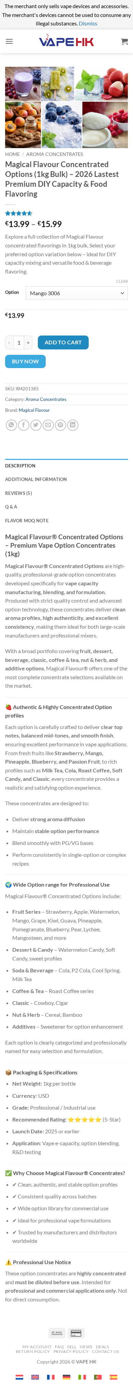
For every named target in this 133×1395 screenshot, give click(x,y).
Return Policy (33, 1351)
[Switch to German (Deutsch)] (66, 1377)
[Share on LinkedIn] (72, 425)
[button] (9, 41)
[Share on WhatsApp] (11, 425)
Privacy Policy (71, 1351)
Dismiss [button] (88, 23)
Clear (122, 281)
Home (12, 154)
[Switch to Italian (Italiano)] (82, 1377)
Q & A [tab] (11, 506)
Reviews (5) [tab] (18, 493)
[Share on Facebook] (23, 425)
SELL (71, 1346)
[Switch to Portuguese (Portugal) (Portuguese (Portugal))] (98, 1377)
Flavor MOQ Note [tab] (26, 520)
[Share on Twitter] (36, 425)
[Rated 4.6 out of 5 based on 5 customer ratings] (66, 213)
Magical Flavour (34, 410)
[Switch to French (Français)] (51, 1377)
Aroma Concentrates (54, 154)
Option (12, 292)
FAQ (59, 1346)
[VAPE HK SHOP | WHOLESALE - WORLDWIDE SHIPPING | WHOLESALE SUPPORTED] (66, 41)
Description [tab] (20, 465)
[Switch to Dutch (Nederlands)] (19, 1377)
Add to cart (63, 342)
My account (37, 1346)
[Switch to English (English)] (35, 1377)
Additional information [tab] (36, 479)
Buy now (25, 361)
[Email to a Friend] (48, 425)
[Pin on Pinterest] (60, 425)
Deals (102, 1346)
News (86, 1346)
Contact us (105, 1351)
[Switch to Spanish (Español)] (113, 1377)
